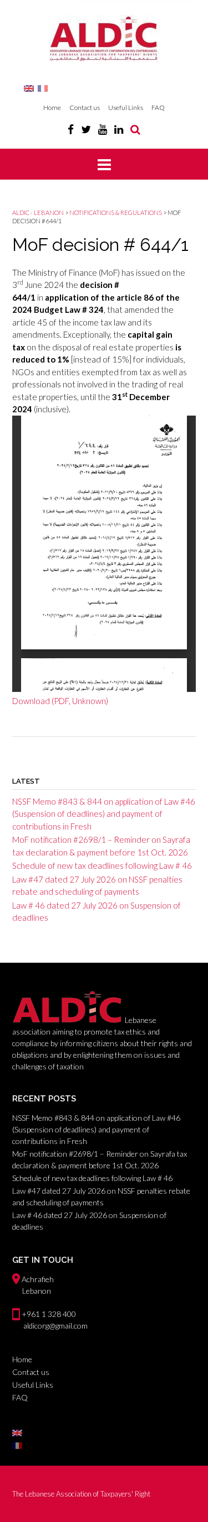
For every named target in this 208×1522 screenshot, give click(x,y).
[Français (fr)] (43, 87)
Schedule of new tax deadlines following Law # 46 (102, 865)
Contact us (84, 107)
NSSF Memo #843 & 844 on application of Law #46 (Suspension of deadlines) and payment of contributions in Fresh (103, 813)
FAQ (158, 107)
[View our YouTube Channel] (102, 129)
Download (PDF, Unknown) (60, 701)
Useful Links (125, 107)
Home (52, 107)
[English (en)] (29, 87)
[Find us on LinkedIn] (118, 129)
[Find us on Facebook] (71, 129)
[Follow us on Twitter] (86, 129)
